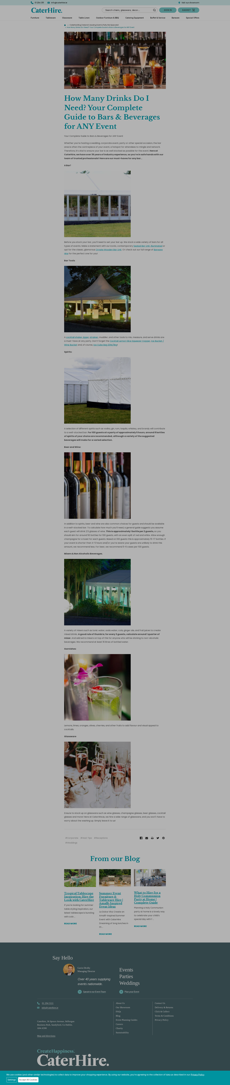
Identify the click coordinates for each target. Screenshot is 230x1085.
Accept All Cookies (28, 1079)
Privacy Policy (197, 1074)
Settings (12, 1079)
